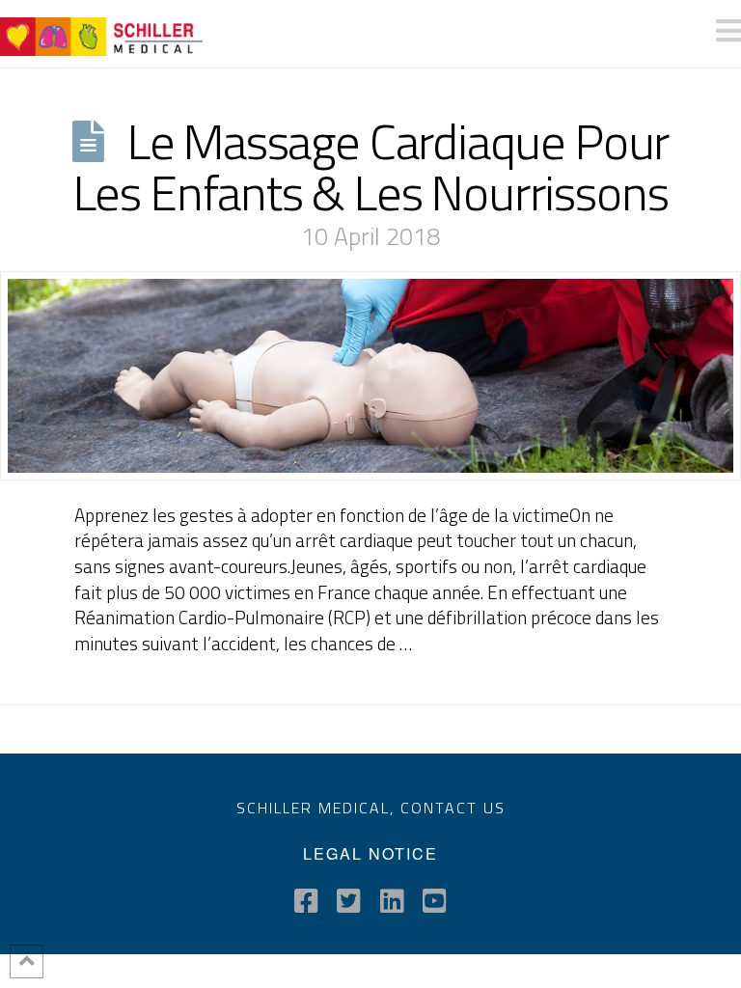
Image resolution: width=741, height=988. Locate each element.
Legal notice (370, 853)
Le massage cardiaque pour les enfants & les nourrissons (371, 166)
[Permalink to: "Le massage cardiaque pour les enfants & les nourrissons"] (370, 376)
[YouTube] (435, 901)
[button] (728, 30)
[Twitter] (349, 901)
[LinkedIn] (392, 901)
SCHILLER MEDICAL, (318, 807)
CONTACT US (453, 807)
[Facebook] (306, 901)
